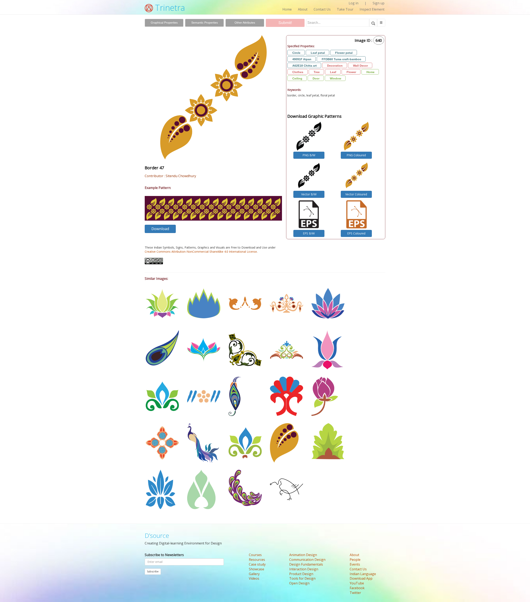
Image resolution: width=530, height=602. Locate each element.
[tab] (164, 22)
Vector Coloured (356, 194)
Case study (257, 564)
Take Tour (345, 9)
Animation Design (303, 555)
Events (355, 564)
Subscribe (153, 571)
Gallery (254, 574)
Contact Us (322, 9)
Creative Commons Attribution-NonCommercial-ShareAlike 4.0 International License (201, 252)
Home (287, 9)
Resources (257, 559)
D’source (157, 535)
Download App (361, 578)
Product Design (301, 574)
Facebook (357, 588)
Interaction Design (303, 569)
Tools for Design (302, 578)
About (302, 9)
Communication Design (307, 559)
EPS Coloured (356, 233)
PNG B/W (308, 155)
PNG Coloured (356, 155)
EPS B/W (309, 233)
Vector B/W (309, 194)
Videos (254, 578)
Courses (255, 555)
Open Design (299, 583)
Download (160, 228)
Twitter (355, 592)
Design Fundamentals (306, 564)
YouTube (357, 583)
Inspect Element (372, 9)
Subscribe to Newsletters (164, 555)
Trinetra (169, 7)
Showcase (256, 569)
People (355, 559)
